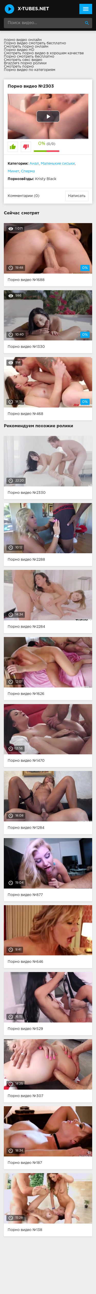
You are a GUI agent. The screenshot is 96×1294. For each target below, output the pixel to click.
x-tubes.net (33, 9)
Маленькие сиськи (58, 163)
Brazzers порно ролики (25, 63)
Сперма (28, 171)
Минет (13, 171)
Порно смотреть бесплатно (29, 56)
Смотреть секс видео (23, 59)
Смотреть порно (19, 66)
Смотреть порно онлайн (26, 46)
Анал (34, 163)
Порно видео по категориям (29, 69)
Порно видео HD (19, 49)
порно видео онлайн (23, 39)
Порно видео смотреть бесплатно (35, 43)
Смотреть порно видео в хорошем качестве (44, 53)
